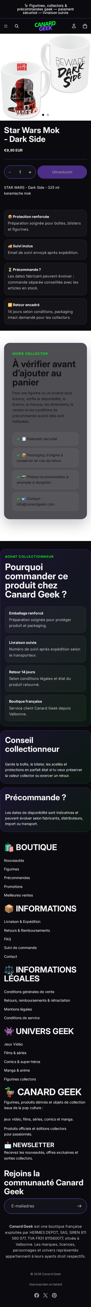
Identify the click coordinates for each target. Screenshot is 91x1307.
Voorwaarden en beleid (45, 1284)
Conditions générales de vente (29, 991)
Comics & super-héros (22, 1061)
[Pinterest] (54, 1295)
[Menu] (6, 26)
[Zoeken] (16, 26)
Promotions (13, 886)
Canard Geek (51, 1274)
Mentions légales (18, 1009)
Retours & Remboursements (27, 930)
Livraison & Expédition (22, 921)
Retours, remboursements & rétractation (37, 1000)
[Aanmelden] (79, 1206)
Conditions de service (22, 1018)
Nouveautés (14, 860)
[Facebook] (37, 1295)
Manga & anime (17, 1070)
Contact (10, 956)
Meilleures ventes (18, 895)
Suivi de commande (20, 947)
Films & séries (15, 1053)
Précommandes (17, 877)
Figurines (11, 869)
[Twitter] (45, 1295)
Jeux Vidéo (13, 1044)
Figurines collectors (20, 1079)
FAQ (7, 939)
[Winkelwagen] (84, 26)
